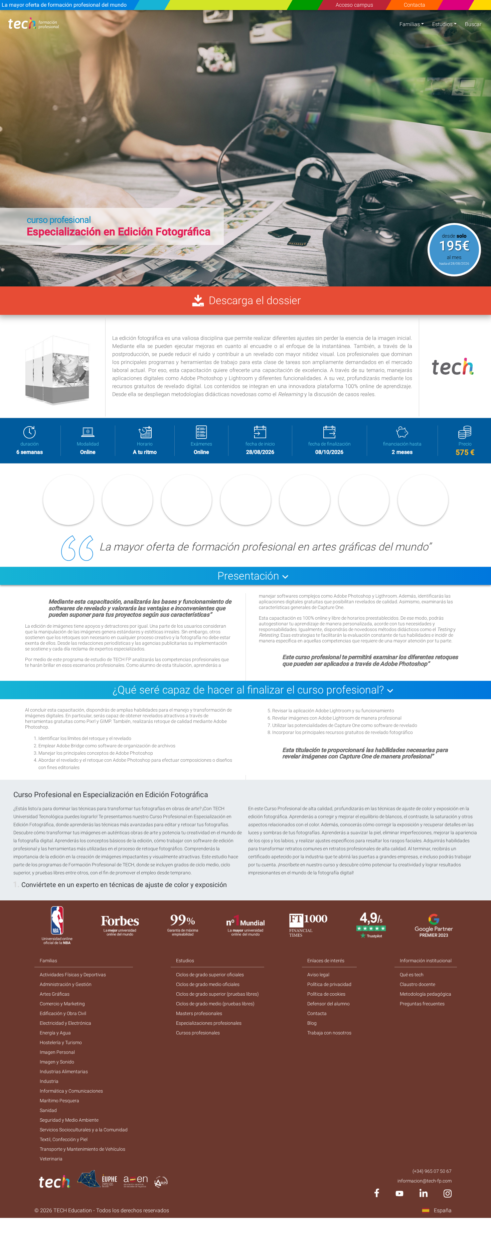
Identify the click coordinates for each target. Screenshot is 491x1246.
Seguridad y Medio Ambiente (69, 1120)
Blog (312, 1023)
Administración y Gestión (66, 984)
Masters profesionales (199, 1013)
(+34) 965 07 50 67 (432, 1171)
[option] (245, 148)
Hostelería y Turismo (61, 1042)
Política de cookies (326, 994)
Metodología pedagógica (425, 994)
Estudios (442, 24)
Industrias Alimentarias (64, 1071)
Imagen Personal (57, 1052)
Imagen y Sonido (57, 1062)
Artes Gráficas (54, 994)
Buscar (473, 24)
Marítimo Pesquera (59, 1100)
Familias (409, 24)
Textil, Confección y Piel (64, 1139)
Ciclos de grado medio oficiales (207, 984)
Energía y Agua (55, 1032)
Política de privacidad (329, 984)
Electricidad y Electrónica (65, 1023)
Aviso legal (318, 974)
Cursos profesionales (198, 1032)
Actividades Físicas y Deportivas (73, 974)
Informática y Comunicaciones (71, 1091)
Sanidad (48, 1110)
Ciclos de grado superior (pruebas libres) (217, 994)
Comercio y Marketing (62, 1003)
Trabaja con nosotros (329, 1032)
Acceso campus (354, 5)
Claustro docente (417, 984)
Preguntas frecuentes (422, 1003)
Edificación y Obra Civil (63, 1013)
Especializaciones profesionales (208, 1023)
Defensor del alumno (328, 1003)
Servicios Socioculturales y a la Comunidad (84, 1129)
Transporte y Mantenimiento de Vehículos (82, 1149)
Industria (49, 1081)
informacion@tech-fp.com (424, 1180)
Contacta (414, 5)
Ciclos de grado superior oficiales (210, 974)
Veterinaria (51, 1158)
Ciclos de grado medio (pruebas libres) (215, 1003)
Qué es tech (412, 974)
